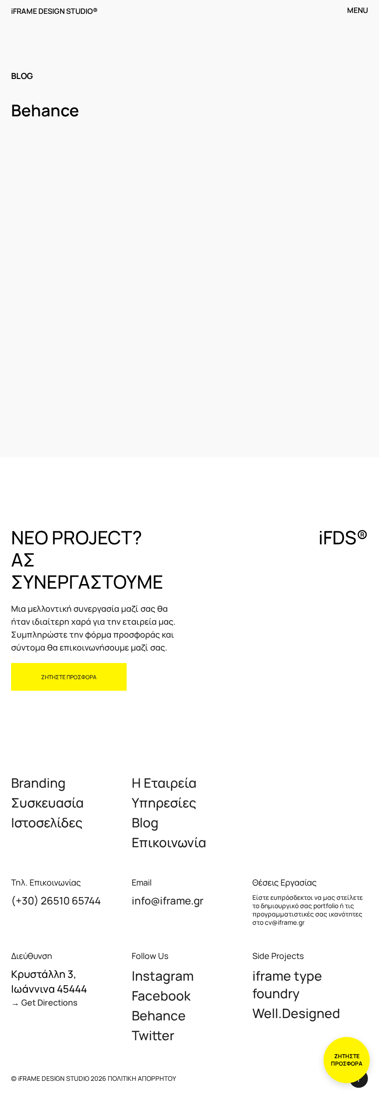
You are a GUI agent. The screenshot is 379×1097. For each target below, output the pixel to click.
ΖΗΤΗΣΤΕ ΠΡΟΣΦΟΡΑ (69, 677)
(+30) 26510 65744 (56, 900)
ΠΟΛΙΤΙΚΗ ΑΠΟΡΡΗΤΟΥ (142, 1078)
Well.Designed (296, 1013)
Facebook (161, 995)
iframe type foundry (287, 984)
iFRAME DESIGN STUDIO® (54, 11)
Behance (159, 1015)
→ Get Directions (44, 1002)
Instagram (163, 975)
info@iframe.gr (167, 900)
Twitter (153, 1035)
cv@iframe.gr (285, 922)
